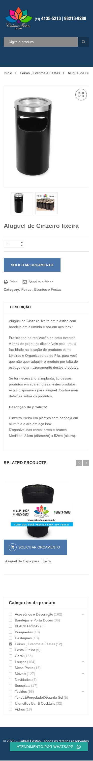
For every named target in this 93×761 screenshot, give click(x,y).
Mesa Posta (24, 668)
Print (12, 282)
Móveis (20, 674)
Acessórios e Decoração (34, 614)
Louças (20, 662)
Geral (19, 656)
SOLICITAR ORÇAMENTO (32, 265)
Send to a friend (41, 282)
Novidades (23, 680)
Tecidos (21, 691)
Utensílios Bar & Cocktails (35, 703)
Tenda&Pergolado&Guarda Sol (39, 697)
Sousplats (22, 686)
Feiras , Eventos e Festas (40, 73)
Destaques (23, 638)
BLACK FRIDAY (27, 626)
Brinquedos (24, 632)
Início (8, 73)
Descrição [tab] (20, 307)
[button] (81, 94)
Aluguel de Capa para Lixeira (28, 561)
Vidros (20, 709)
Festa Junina (25, 650)
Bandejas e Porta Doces (34, 620)
